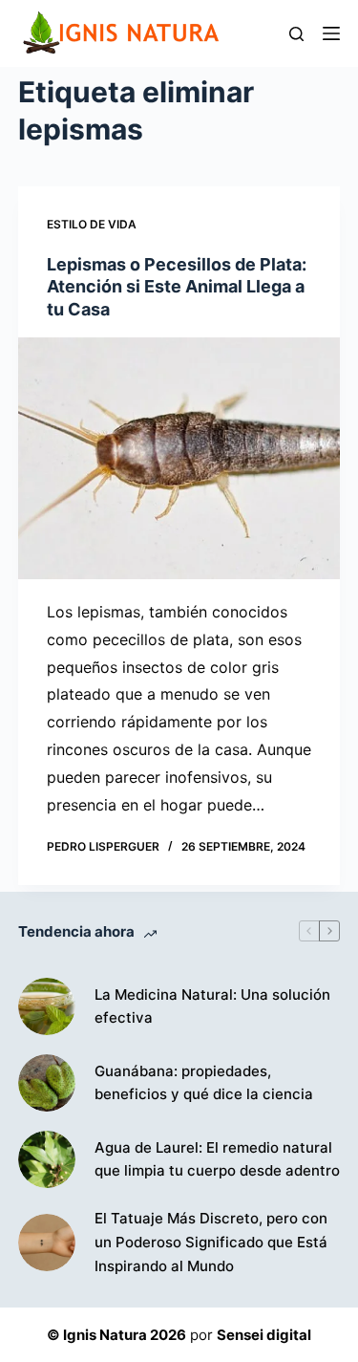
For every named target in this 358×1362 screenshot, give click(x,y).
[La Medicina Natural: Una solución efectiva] (46, 1006)
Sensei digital (264, 1335)
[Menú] (331, 33)
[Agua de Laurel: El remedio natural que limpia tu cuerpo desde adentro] (46, 1159)
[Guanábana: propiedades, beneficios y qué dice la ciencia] (46, 1083)
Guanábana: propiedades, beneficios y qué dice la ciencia (204, 1083)
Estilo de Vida (92, 224)
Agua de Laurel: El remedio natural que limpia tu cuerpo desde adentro (217, 1159)
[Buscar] (296, 34)
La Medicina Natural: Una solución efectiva (212, 1006)
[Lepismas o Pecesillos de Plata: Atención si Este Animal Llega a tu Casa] (179, 458)
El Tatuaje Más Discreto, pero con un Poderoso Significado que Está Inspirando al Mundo (211, 1242)
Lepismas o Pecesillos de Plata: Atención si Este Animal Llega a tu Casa (176, 286)
